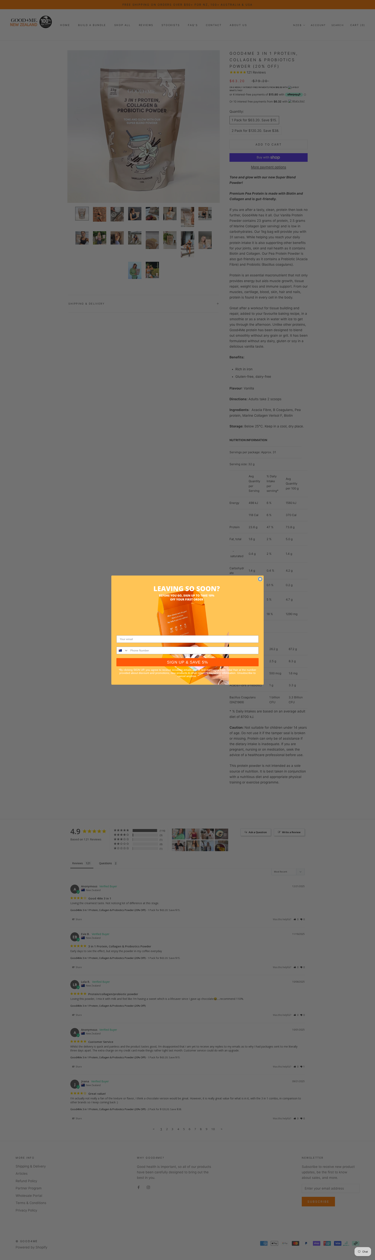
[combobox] (122, 650)
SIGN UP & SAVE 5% (187, 662)
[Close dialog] (260, 579)
